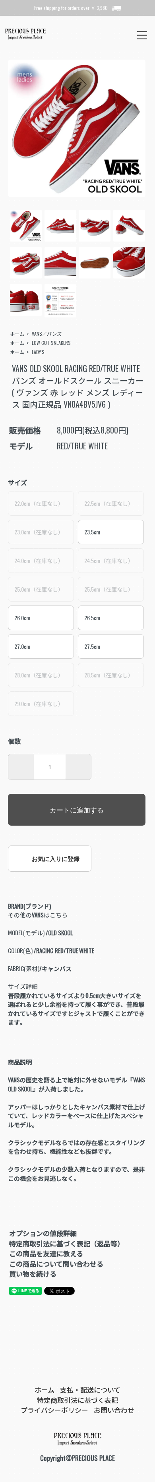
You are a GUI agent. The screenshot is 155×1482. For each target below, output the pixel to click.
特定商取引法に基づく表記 (77, 1400)
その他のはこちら (38, 914)
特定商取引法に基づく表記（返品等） (66, 1243)
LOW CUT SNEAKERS (51, 342)
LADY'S (38, 351)
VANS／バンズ (47, 333)
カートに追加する (77, 810)
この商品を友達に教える (46, 1253)
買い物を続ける (32, 1274)
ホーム (17, 333)
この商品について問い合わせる (56, 1264)
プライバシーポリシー (54, 1410)
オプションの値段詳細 (43, 1233)
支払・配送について (90, 1390)
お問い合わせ (114, 1410)
